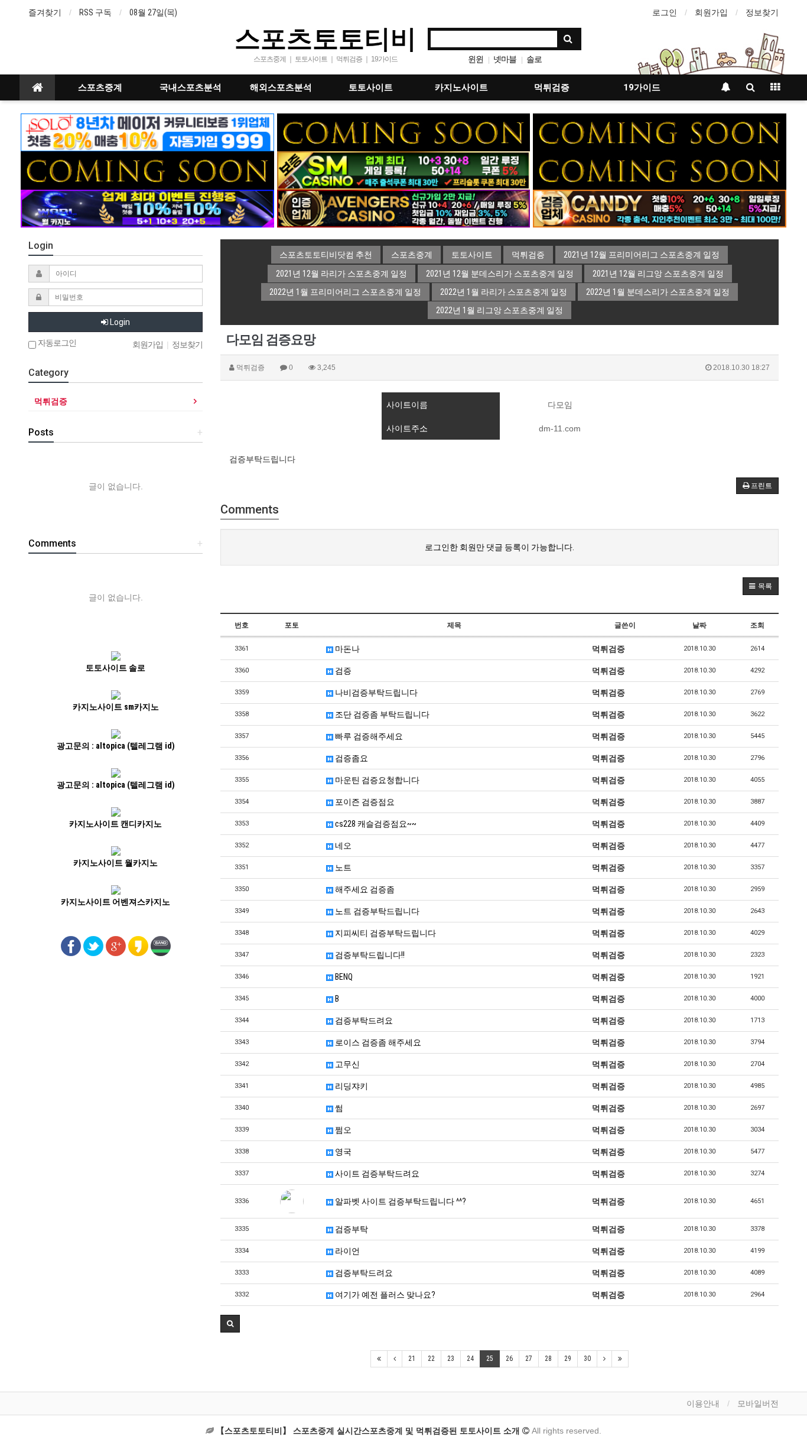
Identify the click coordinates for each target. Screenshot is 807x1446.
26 (509, 1358)
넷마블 (504, 59)
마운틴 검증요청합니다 (376, 780)
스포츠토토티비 (325, 38)
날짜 (699, 625)
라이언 (346, 1251)
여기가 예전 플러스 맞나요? (384, 1294)
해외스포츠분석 (281, 87)
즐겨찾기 (44, 12)
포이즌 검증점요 (364, 802)
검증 (342, 670)
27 (528, 1358)
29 (567, 1358)
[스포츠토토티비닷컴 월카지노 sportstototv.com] (147, 208)
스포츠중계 (100, 87)
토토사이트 (371, 87)
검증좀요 (350, 758)
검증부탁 (350, 1229)
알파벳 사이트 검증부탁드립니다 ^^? (399, 1201)
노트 (342, 867)
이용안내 (703, 1403)
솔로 (534, 59)
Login (119, 322)
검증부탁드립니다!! (369, 955)
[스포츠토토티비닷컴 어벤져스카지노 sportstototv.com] (404, 208)
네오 (342, 845)
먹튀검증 (552, 87)
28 (548, 1358)
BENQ (343, 977)
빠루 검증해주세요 (368, 736)
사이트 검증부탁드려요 (376, 1173)
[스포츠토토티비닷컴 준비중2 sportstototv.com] (659, 132)
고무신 (346, 1064)
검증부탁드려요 (363, 1020)
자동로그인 (56, 343)
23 (450, 1358)
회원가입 (711, 12)
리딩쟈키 (350, 1086)
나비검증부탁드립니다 (375, 692)
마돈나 (346, 649)
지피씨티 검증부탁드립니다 (384, 933)
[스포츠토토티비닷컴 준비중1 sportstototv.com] (404, 132)
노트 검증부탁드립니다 (376, 911)
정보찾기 (762, 12)
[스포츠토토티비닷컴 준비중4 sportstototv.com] (147, 169)
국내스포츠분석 (191, 87)
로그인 (664, 12)
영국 (342, 1151)
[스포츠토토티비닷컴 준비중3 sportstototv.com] (659, 169)
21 (411, 1358)
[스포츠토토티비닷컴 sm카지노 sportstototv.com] (404, 169)
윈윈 (475, 59)
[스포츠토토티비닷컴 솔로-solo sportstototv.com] (147, 132)
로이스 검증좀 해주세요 (377, 1042)
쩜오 (342, 1130)
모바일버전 (758, 1403)
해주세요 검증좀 (364, 889)
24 (470, 1358)
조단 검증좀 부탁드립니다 (381, 714)
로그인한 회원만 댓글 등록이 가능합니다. (499, 547)
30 (587, 1358)
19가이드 (641, 87)
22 (431, 1358)
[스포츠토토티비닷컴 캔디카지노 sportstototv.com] (659, 208)
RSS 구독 (95, 12)
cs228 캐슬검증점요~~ (374, 823)
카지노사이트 (461, 87)
